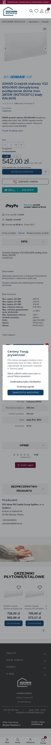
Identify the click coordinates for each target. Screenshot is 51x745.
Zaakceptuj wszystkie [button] (25, 392)
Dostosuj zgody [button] (25, 386)
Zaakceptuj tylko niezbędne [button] (25, 381)
